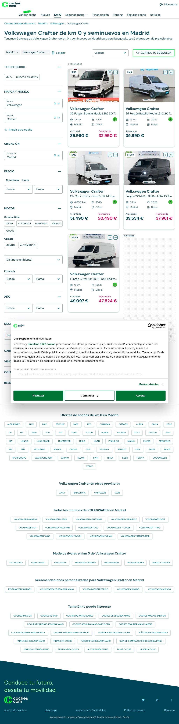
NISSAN (57, 449)
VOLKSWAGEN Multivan (57, 527)
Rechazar (38, 395)
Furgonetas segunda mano (96, 641)
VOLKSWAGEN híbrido (128, 589)
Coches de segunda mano (116, 615)
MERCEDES (164, 441)
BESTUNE (60, 424)
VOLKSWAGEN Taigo (40, 536)
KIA (10, 441)
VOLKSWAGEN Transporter (135, 536)
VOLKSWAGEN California (89, 519)
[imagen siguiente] (116, 85)
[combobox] (7, 105)
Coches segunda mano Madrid (135, 624)
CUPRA (139, 424)
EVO (48, 432)
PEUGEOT (104, 449)
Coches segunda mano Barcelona (91, 624)
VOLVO (89, 466)
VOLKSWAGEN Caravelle (124, 519)
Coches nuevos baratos (152, 615)
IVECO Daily (60, 562)
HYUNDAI (121, 432)
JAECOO (152, 432)
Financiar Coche (62, 641)
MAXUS (131, 441)
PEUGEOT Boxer (135, 562)
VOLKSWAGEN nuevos (159, 589)
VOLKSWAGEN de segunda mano (57, 589)
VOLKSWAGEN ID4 (28, 527)
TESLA (110, 457)
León (117, 492)
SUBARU (65, 457)
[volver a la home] (16, 699)
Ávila (62, 492)
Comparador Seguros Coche (114, 632)
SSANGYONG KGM (43, 457)
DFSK (169, 424)
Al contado (12, 180)
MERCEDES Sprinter (85, 562)
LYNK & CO (113, 441)
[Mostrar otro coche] (93, 100)
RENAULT (122, 449)
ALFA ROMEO (13, 424)
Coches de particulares (79, 615)
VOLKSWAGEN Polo (88, 527)
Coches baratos (22, 615)
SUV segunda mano (98, 649)
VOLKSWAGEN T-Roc (149, 527)
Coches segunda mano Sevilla (28, 632)
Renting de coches (68, 649)
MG (10, 449)
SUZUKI (80, 457)
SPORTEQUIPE (19, 457)
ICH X (137, 432)
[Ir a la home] (11, 4)
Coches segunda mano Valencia (71, 632)
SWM (95, 457)
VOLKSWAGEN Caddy (56, 519)
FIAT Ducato (16, 562)
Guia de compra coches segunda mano (140, 641)
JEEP (168, 432)
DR (10, 432)
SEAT (137, 449)
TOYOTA (140, 457)
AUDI (31, 424)
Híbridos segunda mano (36, 649)
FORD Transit (38, 562)
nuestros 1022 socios (41, 344)
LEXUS (82, 441)
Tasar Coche (124, 649)
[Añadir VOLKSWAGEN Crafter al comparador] (115, 72)
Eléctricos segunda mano (153, 632)
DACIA (155, 424)
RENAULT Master (161, 562)
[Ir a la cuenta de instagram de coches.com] (157, 699)
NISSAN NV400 (111, 562)
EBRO (34, 432)
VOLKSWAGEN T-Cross (118, 527)
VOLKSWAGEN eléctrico (95, 589)
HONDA (104, 432)
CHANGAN (105, 424)
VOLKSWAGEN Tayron (70, 536)
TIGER (125, 457)
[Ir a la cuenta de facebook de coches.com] (171, 699)
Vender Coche (148, 649)
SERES (152, 449)
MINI (23, 449)
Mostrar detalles (149, 384)
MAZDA (146, 441)
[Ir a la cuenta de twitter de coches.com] (143, 699)
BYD (89, 424)
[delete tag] (17, 52)
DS (21, 432)
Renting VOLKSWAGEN (19, 589)
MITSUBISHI (39, 449)
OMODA (73, 449)
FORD (74, 432)
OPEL (88, 449)
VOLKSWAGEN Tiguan (101, 536)
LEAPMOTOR (64, 441)
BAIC (44, 424)
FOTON (89, 432)
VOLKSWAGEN (160, 457)
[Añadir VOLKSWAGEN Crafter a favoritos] (110, 72)
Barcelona (79, 492)
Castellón (100, 492)
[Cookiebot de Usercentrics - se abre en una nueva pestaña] (150, 326)
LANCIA (24, 441)
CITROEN (123, 424)
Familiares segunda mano (31, 641)
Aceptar (141, 395)
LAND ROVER (43, 441)
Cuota (25, 180)
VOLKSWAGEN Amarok (25, 519)
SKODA (167, 449)
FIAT (61, 432)
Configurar (87, 395)
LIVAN (97, 441)
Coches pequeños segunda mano (45, 624)
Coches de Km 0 (49, 615)
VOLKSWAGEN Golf (155, 519)
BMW (75, 424)
